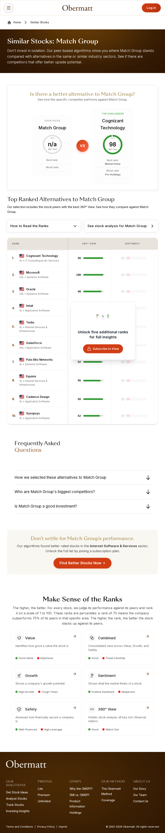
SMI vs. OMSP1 (79, 795)
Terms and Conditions (19, 826)
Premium (44, 795)
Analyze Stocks (16, 798)
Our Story (139, 788)
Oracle (31, 289)
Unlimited (44, 801)
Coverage (108, 800)
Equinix (31, 376)
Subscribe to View (106, 349)
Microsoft (33, 272)
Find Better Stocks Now (80, 563)
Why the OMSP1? (81, 788)
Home (17, 22)
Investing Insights (18, 811)
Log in (151, 8)
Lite (40, 788)
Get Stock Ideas (17, 792)
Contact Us (140, 801)
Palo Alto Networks (39, 359)
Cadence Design (38, 396)
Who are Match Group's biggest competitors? (54, 491)
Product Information (77, 803)
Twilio (30, 322)
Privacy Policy (46, 826)
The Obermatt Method (111, 791)
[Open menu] (8, 7)
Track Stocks (15, 804)
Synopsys (33, 413)
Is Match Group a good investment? (45, 506)
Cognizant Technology (42, 255)
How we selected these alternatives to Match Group (60, 477)
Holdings (75, 812)
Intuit (29, 305)
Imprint (63, 826)
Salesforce (34, 343)
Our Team (140, 795)
